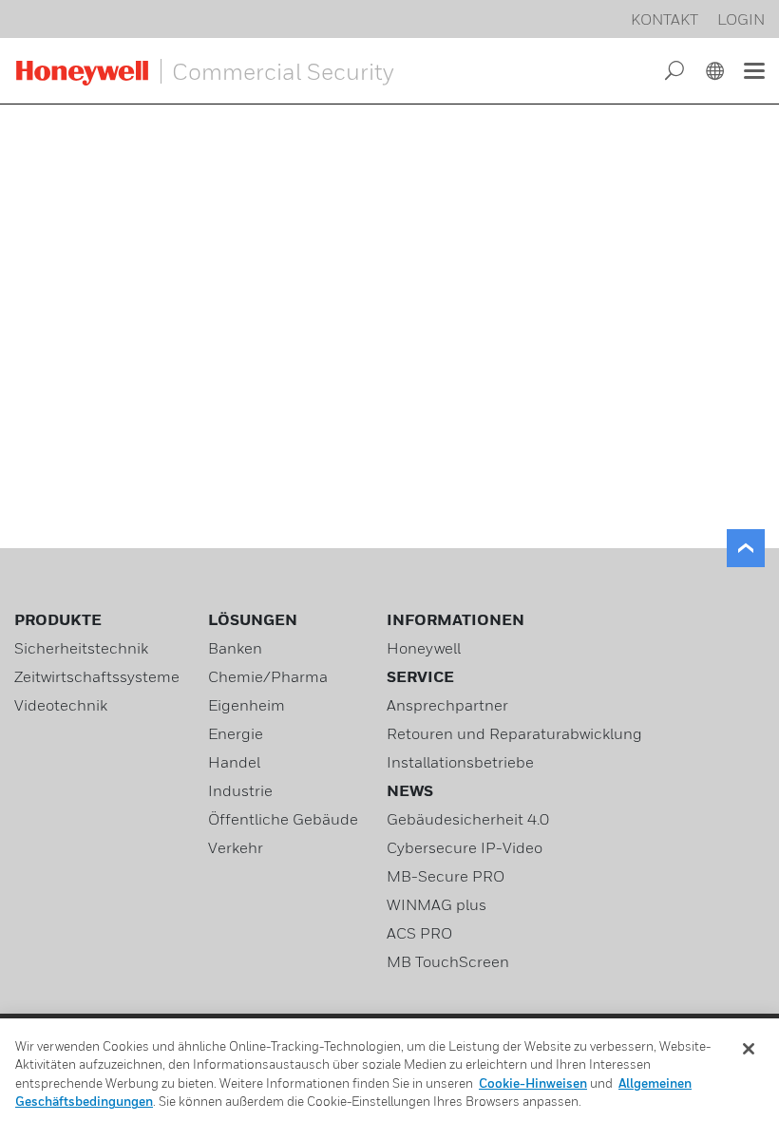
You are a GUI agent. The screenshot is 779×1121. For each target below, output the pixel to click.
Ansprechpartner (447, 704)
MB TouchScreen (448, 961)
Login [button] (741, 19)
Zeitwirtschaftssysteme (97, 676)
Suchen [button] (674, 71)
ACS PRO (419, 932)
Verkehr (235, 847)
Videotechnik (60, 704)
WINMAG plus (436, 904)
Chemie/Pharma (268, 676)
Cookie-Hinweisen (533, 1083)
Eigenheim (246, 704)
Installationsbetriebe (460, 761)
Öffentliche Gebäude (283, 818)
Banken (235, 647)
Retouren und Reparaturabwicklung (514, 733)
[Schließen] (749, 1049)
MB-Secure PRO (445, 875)
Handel (234, 761)
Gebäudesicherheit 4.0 (468, 818)
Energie (235, 733)
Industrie (240, 790)
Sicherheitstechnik (81, 647)
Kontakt (664, 19)
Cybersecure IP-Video (464, 847)
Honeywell (424, 647)
